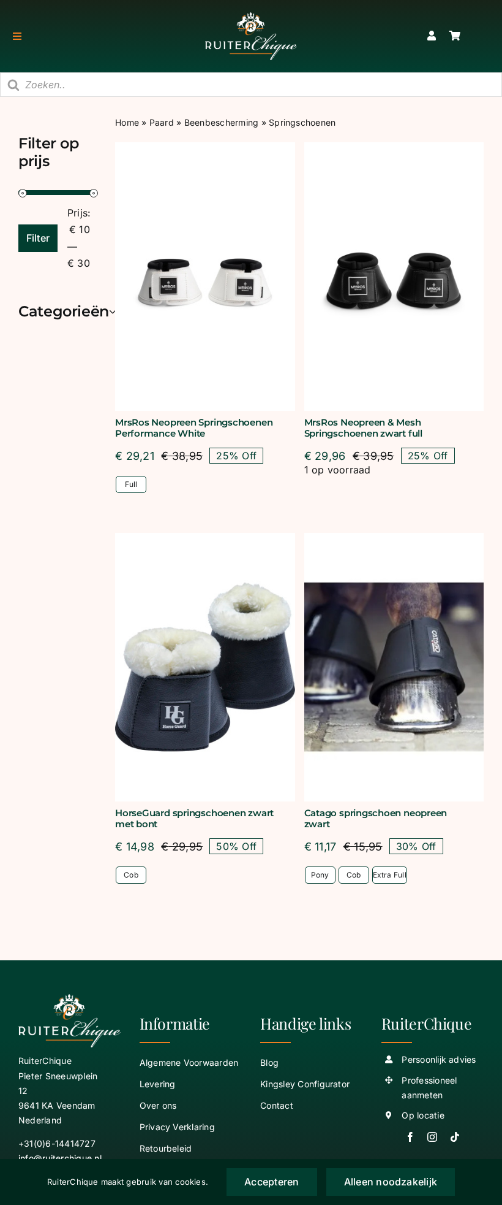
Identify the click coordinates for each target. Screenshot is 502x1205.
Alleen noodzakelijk (391, 1182)
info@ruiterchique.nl (60, 1158)
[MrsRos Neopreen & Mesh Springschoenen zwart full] (394, 276)
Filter (38, 238)
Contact (276, 1105)
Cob (131, 874)
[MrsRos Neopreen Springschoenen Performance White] (204, 276)
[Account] (431, 36)
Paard (161, 122)
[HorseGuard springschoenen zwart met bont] (204, 667)
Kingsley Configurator (305, 1084)
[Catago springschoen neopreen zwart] (394, 667)
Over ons (158, 1105)
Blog (269, 1062)
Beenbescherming (221, 122)
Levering (158, 1084)
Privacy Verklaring (177, 1127)
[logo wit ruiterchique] (251, 17)
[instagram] (432, 1137)
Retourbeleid (166, 1148)
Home (127, 122)
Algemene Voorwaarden (189, 1062)
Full (131, 484)
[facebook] (410, 1137)
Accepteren (271, 1182)
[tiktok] (455, 1137)
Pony (320, 874)
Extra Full (389, 874)
